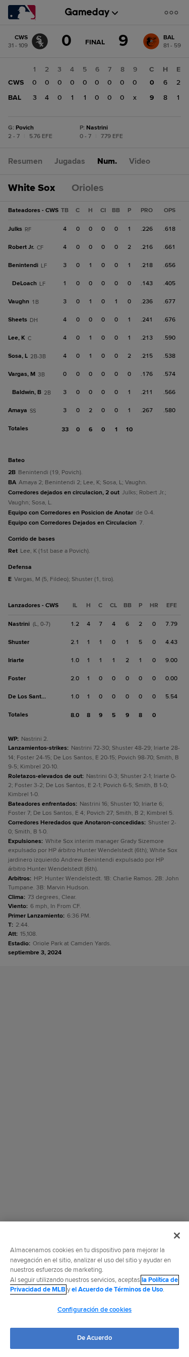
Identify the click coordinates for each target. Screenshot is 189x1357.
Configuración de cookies (94, 1310)
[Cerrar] (177, 1235)
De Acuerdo (94, 1338)
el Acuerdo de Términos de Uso (117, 1289)
